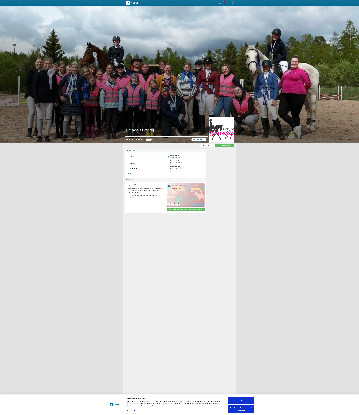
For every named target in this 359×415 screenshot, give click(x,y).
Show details (131, 411)
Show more (173, 171)
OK (241, 400)
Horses (155, 139)
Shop (148, 139)
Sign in (233, 3)
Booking (141, 139)
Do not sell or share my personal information (241, 409)
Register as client (225, 145)
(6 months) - (176, 156)
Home (130, 139)
